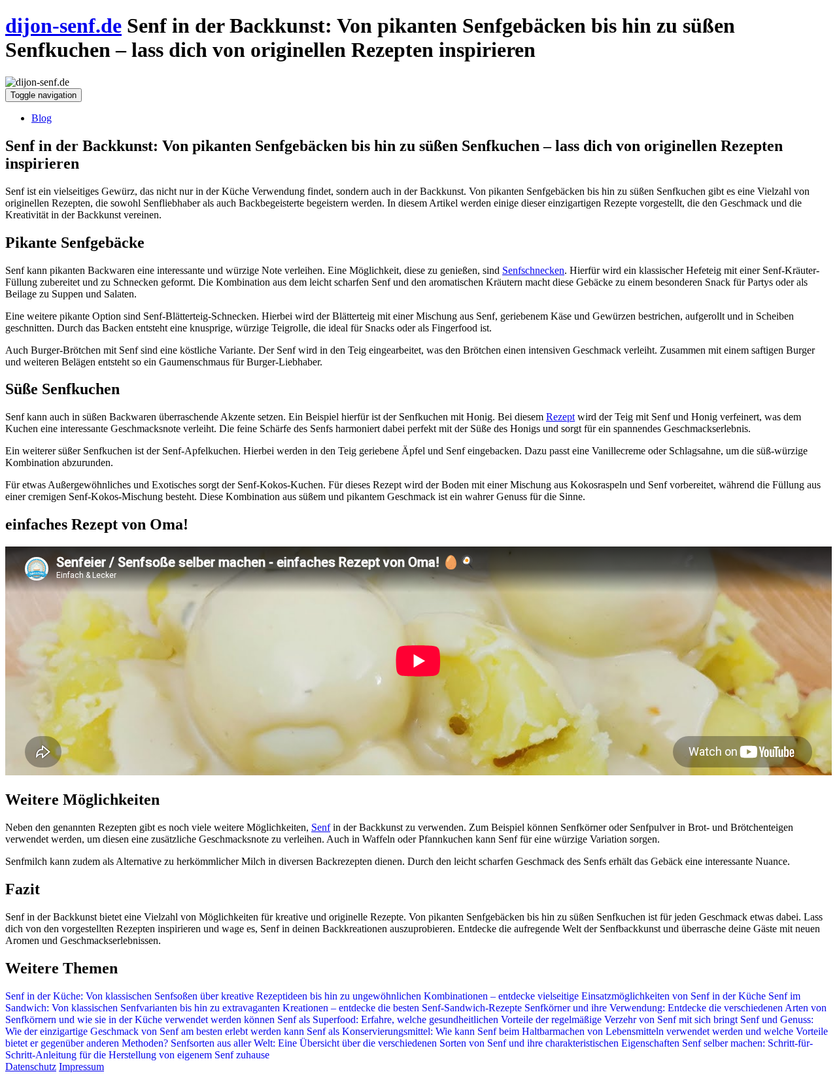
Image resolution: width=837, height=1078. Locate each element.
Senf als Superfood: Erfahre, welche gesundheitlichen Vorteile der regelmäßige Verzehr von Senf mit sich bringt (507, 1019)
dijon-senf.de (63, 25)
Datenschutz (30, 1066)
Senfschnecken (533, 270)
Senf (320, 827)
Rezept (560, 416)
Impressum (81, 1066)
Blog (41, 118)
